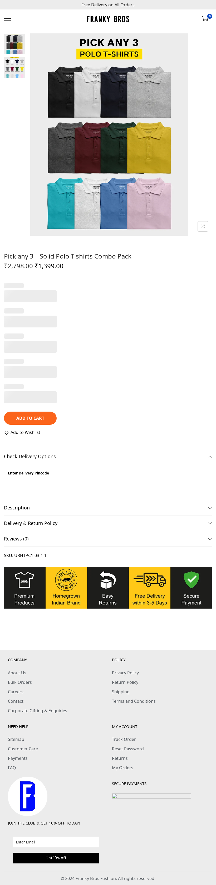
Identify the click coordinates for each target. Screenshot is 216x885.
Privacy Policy (125, 673)
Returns (120, 758)
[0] (205, 19)
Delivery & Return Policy (30, 523)
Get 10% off (56, 858)
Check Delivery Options (30, 456)
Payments (18, 758)
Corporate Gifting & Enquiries (37, 711)
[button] (22, 432)
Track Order (124, 739)
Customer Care (23, 749)
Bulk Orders (20, 682)
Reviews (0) (16, 538)
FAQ (12, 768)
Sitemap (16, 739)
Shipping (121, 692)
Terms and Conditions (134, 701)
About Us (17, 673)
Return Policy (125, 682)
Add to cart (30, 418)
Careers (15, 692)
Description (17, 507)
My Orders (122, 768)
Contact (15, 701)
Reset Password (128, 749)
